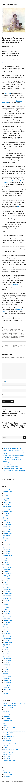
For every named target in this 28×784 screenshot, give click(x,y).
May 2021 (5, 584)
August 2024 (6, 513)
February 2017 (7, 676)
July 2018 (5, 646)
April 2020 (6, 607)
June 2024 (6, 517)
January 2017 (6, 678)
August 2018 (6, 644)
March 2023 (6, 544)
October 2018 (6, 640)
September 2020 (7, 598)
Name (4, 381)
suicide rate (7, 93)
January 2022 (6, 569)
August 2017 (6, 666)
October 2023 (6, 531)
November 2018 (7, 638)
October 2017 (6, 662)
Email (4, 388)
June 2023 (5, 538)
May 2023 (5, 540)
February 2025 (7, 502)
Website (4, 394)
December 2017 (7, 658)
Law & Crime (6, 738)
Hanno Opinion (7, 720)
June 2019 (5, 626)
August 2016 (6, 687)
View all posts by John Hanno (8, 339)
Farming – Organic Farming (10, 714)
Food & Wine (6, 716)
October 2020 (6, 597)
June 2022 (5, 560)
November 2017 (7, 660)
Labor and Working (11, 345)
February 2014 (7, 689)
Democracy (6, 709)
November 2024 (7, 508)
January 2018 (6, 656)
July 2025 (5, 493)
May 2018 (5, 649)
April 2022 (6, 564)
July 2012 (5, 693)
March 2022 (6, 566)
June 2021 (5, 582)
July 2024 (5, 515)
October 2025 (6, 489)
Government (6, 718)
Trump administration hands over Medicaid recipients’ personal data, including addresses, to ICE (12, 464)
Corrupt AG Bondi (8, 472)
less (18, 206)
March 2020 (6, 609)
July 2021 (5, 580)
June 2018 (5, 647)
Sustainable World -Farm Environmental (14, 751)
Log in (5, 770)
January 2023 (6, 548)
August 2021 (6, 578)
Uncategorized (7, 758)
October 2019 (6, 618)
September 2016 (7, 686)
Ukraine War (6, 756)
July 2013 (5, 691)
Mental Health (7, 740)
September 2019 (7, 620)
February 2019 (7, 633)
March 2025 (6, 500)
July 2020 (5, 602)
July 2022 (5, 558)
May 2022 (5, 562)
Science (5, 747)
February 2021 (7, 589)
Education (17, 344)
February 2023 (7, 546)
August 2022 (6, 557)
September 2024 (7, 511)
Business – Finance (8, 707)
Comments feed (7, 774)
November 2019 (7, 617)
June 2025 (5, 495)
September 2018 (7, 642)
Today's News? (11, 346)
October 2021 (6, 575)
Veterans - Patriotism (18, 346)
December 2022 (7, 549)
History (5, 723)
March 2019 (6, 631)
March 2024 (6, 522)
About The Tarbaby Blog (9, 705)
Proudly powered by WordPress (18, 781)
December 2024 (7, 506)
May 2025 (5, 497)
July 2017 (5, 667)
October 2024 (6, 509)
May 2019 (5, 627)
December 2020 (7, 593)
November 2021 (7, 573)
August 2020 (6, 600)
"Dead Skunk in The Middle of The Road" (14, 703)
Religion (5, 745)
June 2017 (5, 669)
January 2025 (6, 504)
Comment (4, 362)
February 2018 (7, 655)
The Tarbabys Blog (9, 4)
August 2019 (6, 622)
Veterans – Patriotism (9, 760)
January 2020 (6, 613)
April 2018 (6, 651)
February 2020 (7, 611)
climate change (21, 139)
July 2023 (5, 537)
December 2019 (7, 615)
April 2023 (6, 542)
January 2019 (6, 635)
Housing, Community (9, 727)
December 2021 (7, 571)
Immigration (6, 729)
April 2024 (6, 520)
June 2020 (6, 604)
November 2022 (7, 551)
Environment (6, 713)
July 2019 (5, 624)
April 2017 (6, 673)
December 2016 (7, 680)
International (6, 734)
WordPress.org (7, 776)
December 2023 (7, 528)
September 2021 (7, 577)
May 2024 (5, 518)
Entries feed (6, 772)
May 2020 (6, 606)
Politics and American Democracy (12, 743)
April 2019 (6, 629)
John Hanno (4, 344)
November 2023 (7, 529)
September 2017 (7, 664)
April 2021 (6, 586)
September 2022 (7, 555)
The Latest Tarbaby (8, 753)
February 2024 (7, 524)
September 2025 (7, 491)
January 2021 (6, 591)
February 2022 (7, 568)
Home (5, 725)
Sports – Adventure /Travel (10, 749)
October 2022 (6, 553)
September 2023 (7, 533)
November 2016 (7, 682)
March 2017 (6, 675)
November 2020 (7, 595)
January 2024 (6, 526)
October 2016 (6, 684)
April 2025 (6, 499)
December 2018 (7, 637)
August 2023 (6, 535)
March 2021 (6, 587)
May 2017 (5, 671)
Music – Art (6, 742)
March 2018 (6, 653)
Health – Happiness (8, 722)
